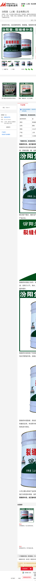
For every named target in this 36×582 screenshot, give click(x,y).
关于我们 (13, 578)
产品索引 (4, 132)
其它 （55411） (6, 107)
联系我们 (20, 578)
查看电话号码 (7, 117)
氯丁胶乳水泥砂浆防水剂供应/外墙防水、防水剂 (13, 98)
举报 (13, 69)
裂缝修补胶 (22, 559)
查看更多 (8, 127)
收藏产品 (6, 69)
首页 (32, 20)
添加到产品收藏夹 (6, 134)
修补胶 (28, 559)
